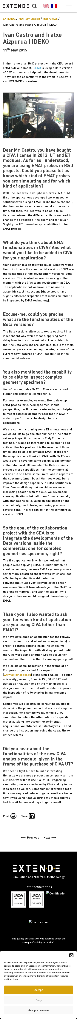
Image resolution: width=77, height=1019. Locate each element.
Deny (39, 1000)
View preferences (38, 1010)
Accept (38, 989)
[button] (71, 955)
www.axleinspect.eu (17, 674)
